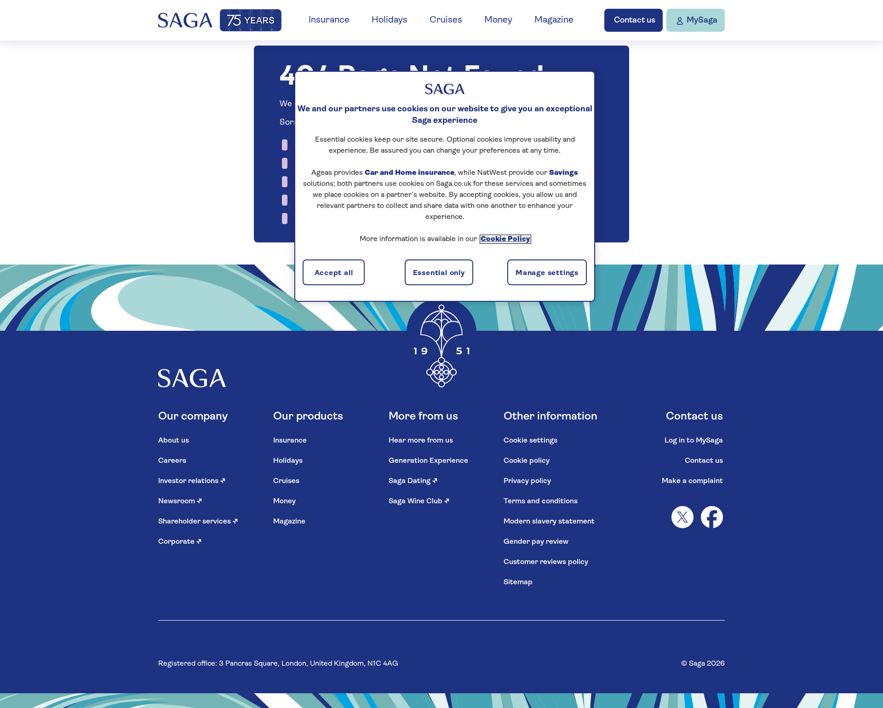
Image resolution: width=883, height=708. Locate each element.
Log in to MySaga (694, 440)
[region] (444, 186)
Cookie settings (530, 440)
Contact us (704, 461)
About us (173, 440)
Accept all (334, 273)
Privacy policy (527, 481)
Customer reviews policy (546, 562)
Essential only (439, 273)
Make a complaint (692, 481)
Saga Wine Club (419, 501)
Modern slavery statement (549, 521)
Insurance (329, 20)
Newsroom (180, 501)
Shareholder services (198, 521)
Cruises (446, 20)
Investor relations (192, 481)
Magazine (553, 20)
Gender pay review (536, 542)
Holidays (389, 20)
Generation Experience (428, 461)
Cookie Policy (505, 239)
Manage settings (547, 273)
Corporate (180, 542)
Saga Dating (413, 481)
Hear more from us (421, 440)
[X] (682, 517)
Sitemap (518, 582)
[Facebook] (712, 517)
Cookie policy (527, 461)
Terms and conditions (541, 501)
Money (498, 20)
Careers (172, 461)
